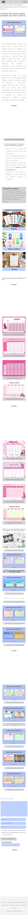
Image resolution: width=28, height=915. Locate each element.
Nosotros (14, 908)
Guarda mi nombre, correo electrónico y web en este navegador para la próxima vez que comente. (13, 832)
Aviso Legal (5, 905)
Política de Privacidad (20, 902)
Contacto (23, 905)
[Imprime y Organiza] (3, 2)
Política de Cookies (7, 902)
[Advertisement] (14, 121)
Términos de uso (15, 905)
